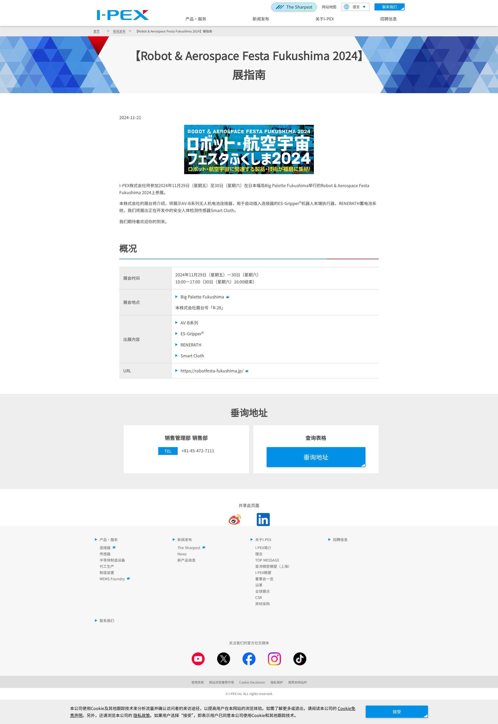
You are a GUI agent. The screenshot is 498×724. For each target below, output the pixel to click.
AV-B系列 (189, 322)
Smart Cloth (192, 355)
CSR (258, 597)
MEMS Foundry (112, 578)
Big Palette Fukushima (202, 296)
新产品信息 (186, 560)
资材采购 (262, 603)
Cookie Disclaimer (252, 682)
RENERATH (191, 344)
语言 (356, 6)
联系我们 (107, 620)
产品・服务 (195, 18)
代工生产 (107, 566)
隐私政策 (141, 715)
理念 (258, 553)
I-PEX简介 (263, 547)
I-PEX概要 (263, 572)
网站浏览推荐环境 (221, 682)
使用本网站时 (297, 682)
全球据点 (262, 591)
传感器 (105, 553)
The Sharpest (299, 7)
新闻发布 (261, 18)
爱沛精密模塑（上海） (273, 566)
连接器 (105, 547)
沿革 (258, 585)
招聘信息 (388, 18)
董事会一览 (264, 578)
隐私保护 (277, 682)
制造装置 (107, 572)
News (182, 553)
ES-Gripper (192, 333)
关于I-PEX (324, 18)
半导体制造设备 (112, 560)
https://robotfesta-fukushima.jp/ (212, 370)
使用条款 (197, 682)
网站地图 (329, 6)
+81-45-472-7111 (198, 450)
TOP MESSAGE (267, 560)
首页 (96, 31)
